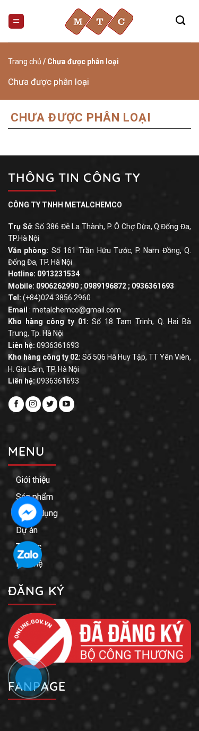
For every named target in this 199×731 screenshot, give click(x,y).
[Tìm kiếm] (180, 21)
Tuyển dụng (37, 513)
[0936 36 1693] (34, 683)
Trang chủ (24, 61)
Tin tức (28, 547)
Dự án (27, 530)
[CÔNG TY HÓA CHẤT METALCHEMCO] (99, 21)
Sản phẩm (34, 497)
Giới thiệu (33, 480)
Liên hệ (29, 564)
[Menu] (16, 21)
